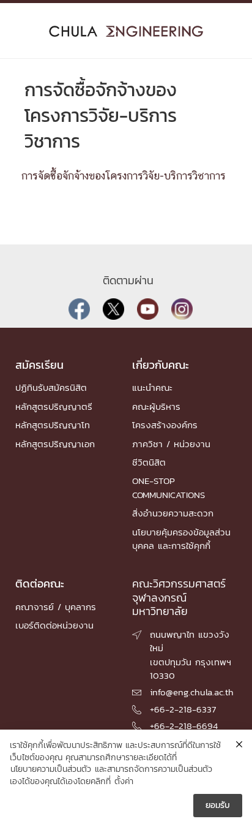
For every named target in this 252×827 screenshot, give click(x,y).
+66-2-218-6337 (183, 709)
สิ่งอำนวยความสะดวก (172, 513)
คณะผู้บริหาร (156, 406)
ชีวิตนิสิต (149, 462)
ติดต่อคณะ (39, 583)
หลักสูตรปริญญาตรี (53, 406)
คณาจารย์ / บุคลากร (55, 607)
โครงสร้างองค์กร (165, 425)
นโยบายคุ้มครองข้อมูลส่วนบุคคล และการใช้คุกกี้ (181, 539)
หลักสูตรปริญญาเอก (55, 444)
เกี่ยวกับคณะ (160, 365)
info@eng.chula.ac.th (192, 692)
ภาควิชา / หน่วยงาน (171, 444)
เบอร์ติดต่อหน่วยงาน (54, 625)
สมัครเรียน (39, 365)
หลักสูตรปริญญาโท (52, 425)
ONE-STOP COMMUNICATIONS (168, 487)
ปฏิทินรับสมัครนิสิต (51, 387)
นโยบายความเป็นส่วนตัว (50, 769)
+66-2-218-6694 (184, 726)
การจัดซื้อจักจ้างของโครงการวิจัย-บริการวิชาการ (123, 176)
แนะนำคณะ (152, 387)
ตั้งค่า (123, 782)
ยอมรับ (218, 805)
